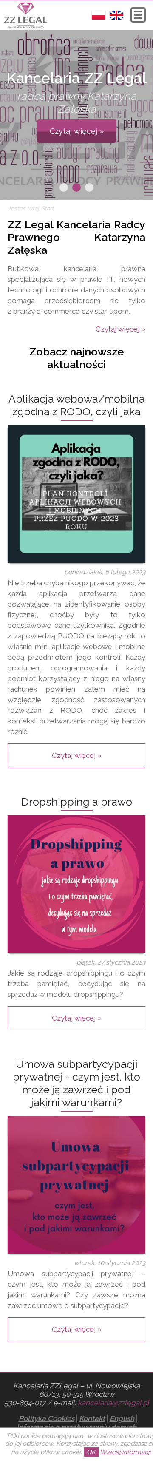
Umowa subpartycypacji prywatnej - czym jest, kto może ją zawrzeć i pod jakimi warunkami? (76, 1083)
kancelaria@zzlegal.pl (113, 1403)
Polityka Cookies (46, 1418)
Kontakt (92, 1418)
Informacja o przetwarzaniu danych (76, 1427)
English (122, 1418)
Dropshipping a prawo (76, 801)
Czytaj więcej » (77, 131)
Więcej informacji (125, 1452)
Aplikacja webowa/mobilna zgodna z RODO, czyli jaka (76, 405)
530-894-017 (24, 1403)
